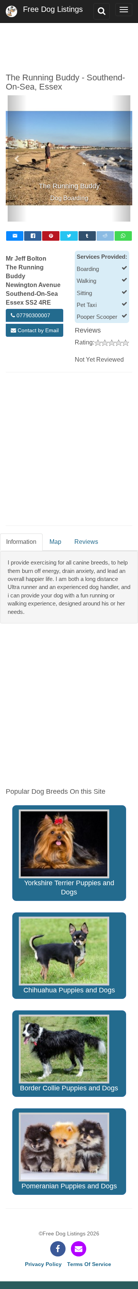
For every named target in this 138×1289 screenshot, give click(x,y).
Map (55, 541)
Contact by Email (37, 330)
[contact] (78, 1248)
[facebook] (58, 1248)
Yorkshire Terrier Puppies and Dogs (69, 887)
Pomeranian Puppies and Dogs (69, 1186)
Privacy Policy (43, 1264)
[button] (17, 158)
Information (21, 541)
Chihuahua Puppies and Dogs (69, 990)
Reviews (86, 541)
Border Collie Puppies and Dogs (69, 1088)
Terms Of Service (89, 1264)
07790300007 (32, 315)
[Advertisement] (69, 42)
